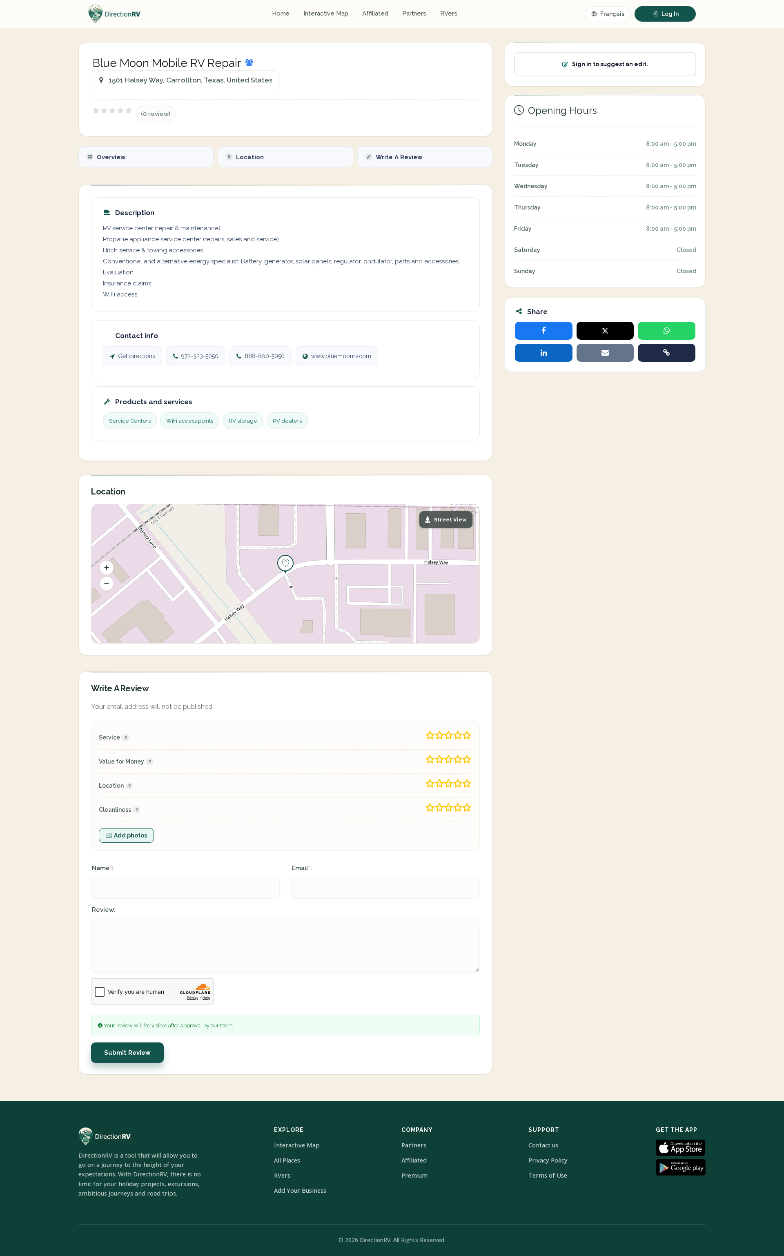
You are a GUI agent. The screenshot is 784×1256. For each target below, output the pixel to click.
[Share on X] (605, 331)
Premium (414, 1175)
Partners (414, 13)
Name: (103, 868)
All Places (287, 1160)
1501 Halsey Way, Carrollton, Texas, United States (190, 80)
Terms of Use (547, 1175)
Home (281, 13)
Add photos (130, 835)
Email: (302, 868)
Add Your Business (300, 1190)
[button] (107, 568)
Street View (450, 520)
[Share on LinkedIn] (543, 353)
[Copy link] (666, 353)
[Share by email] (605, 353)
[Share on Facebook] (543, 331)
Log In (670, 14)
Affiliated (375, 13)
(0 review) (155, 114)
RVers (448, 13)
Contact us (543, 1145)
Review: (104, 909)
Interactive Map (325, 13)
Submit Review (127, 1052)
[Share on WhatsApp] (666, 331)
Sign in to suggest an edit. (610, 64)
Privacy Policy (548, 1160)
